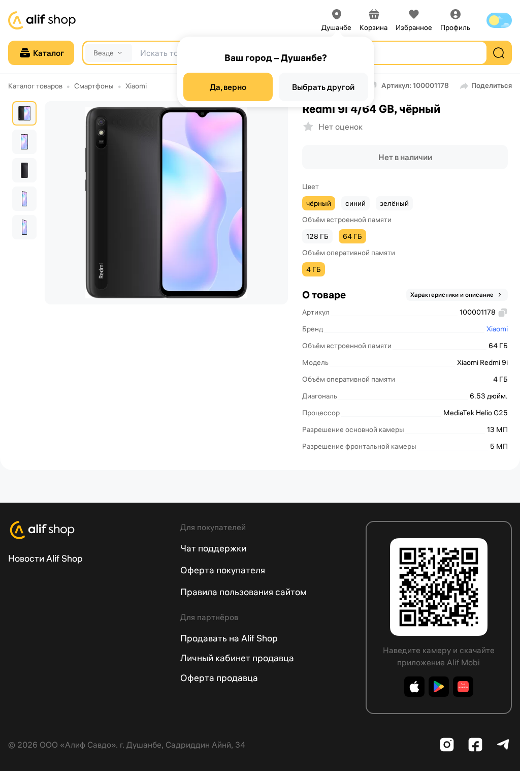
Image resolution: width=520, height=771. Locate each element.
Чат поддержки (213, 548)
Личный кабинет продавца (237, 658)
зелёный (394, 203)
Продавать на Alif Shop (229, 638)
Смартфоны (94, 85)
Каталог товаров (35, 85)
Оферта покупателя (222, 570)
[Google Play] (439, 686)
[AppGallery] (463, 686)
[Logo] (88, 530)
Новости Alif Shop (45, 558)
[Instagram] (447, 744)
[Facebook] (475, 744)
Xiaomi (136, 85)
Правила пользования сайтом (243, 592)
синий (355, 203)
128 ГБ (317, 236)
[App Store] (414, 686)
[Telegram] (504, 744)
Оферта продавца (219, 678)
